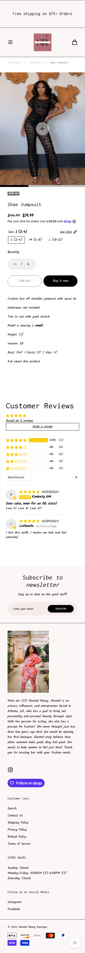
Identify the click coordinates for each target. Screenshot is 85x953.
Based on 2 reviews (19, 420)
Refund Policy (17, 836)
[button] (10, 42)
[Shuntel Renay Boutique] (42, 42)
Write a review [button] (42, 426)
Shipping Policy (18, 822)
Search (12, 808)
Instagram (14, 902)
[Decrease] (12, 264)
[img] (30, 492)
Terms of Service (19, 843)
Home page (14, 63)
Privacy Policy (17, 829)
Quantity (13, 252)
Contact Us (15, 815)
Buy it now (60, 280)
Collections (35, 63)
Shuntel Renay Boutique (32, 927)
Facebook (14, 909)
